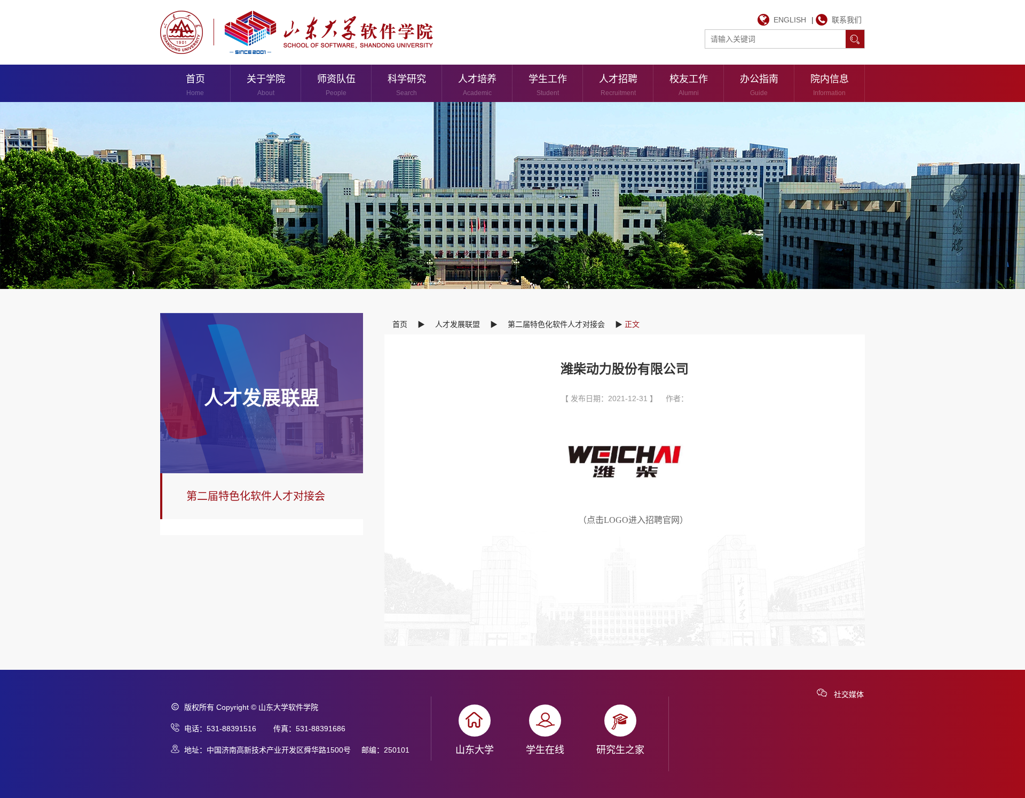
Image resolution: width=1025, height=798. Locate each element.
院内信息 (829, 85)
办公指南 (759, 85)
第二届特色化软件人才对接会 (255, 496)
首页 (195, 85)
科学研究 (407, 85)
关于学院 (266, 85)
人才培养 (477, 85)
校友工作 (688, 85)
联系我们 (847, 19)
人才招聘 (618, 85)
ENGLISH (790, 19)
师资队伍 (336, 85)
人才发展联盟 (457, 324)
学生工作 (548, 85)
